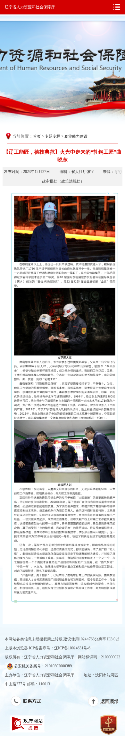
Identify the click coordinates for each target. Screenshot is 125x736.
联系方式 (29, 702)
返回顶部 (106, 702)
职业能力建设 (76, 136)
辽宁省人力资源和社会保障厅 (30, 7)
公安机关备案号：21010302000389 (42, 666)
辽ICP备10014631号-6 (72, 648)
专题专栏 (52, 136)
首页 (37, 136)
